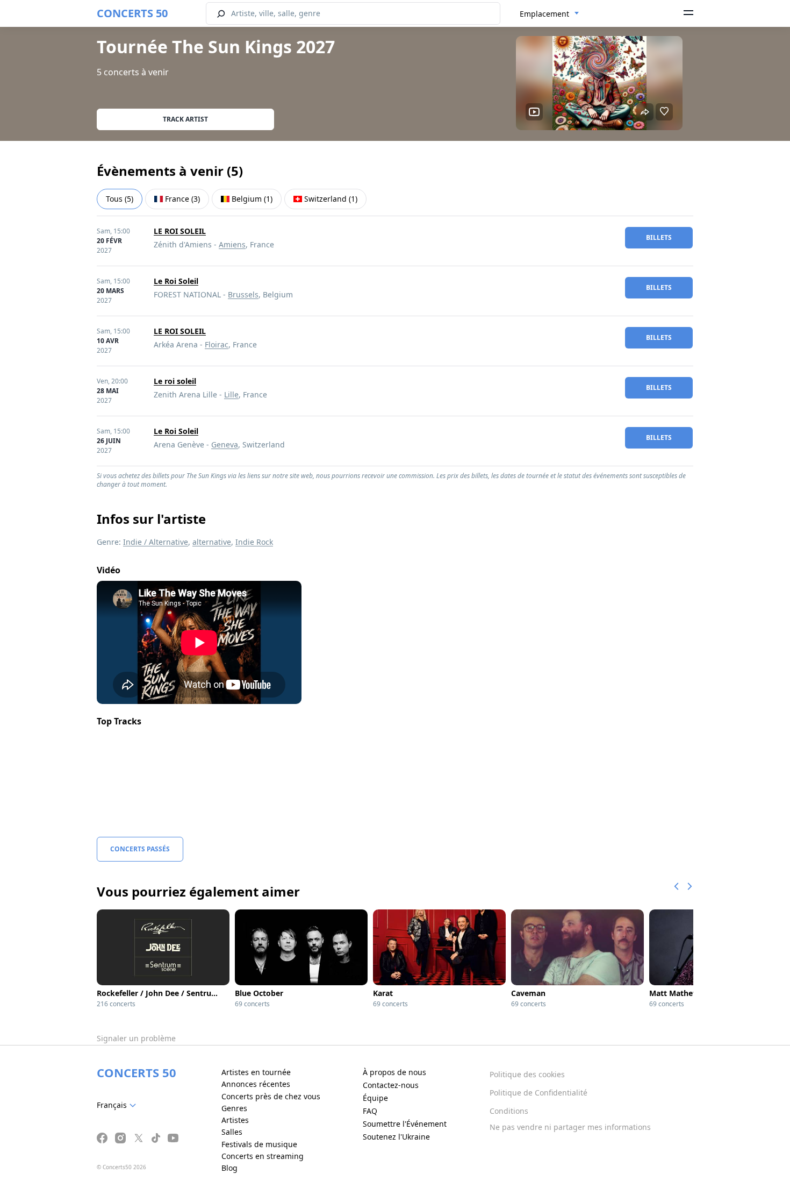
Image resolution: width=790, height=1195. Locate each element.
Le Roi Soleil (176, 281)
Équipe (375, 1098)
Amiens (232, 244)
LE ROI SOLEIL (180, 231)
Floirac (216, 344)
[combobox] (549, 14)
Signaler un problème (136, 1038)
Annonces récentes (255, 1084)
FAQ (370, 1111)
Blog (229, 1168)
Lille (231, 394)
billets (659, 237)
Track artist (185, 119)
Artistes (235, 1120)
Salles (231, 1132)
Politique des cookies (527, 1074)
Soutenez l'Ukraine (396, 1137)
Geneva (224, 444)
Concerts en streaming (262, 1156)
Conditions (509, 1111)
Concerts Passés (140, 848)
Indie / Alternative (155, 542)
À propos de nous (394, 1072)
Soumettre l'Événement (405, 1124)
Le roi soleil (175, 381)
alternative (211, 542)
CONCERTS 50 (132, 13)
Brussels (243, 294)
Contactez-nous (391, 1085)
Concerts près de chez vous (270, 1096)
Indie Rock (254, 542)
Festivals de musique (259, 1144)
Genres (234, 1108)
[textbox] (118, 1105)
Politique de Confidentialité (538, 1092)
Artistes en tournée (256, 1072)
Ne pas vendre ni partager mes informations (570, 1127)
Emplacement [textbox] (544, 14)
